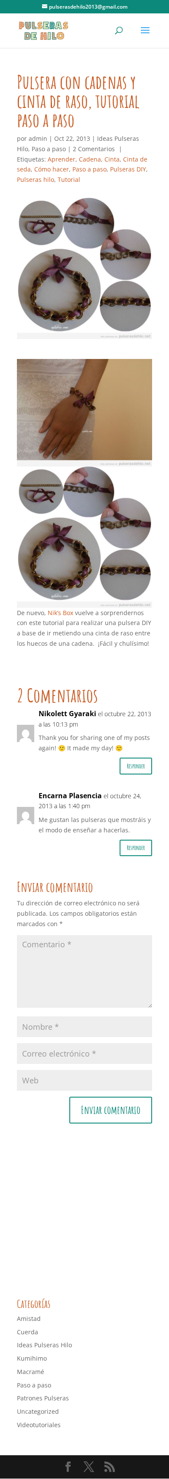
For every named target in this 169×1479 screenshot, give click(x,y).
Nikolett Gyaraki (67, 713)
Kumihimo (32, 1358)
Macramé (30, 1372)
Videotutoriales (39, 1425)
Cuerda (27, 1332)
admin (38, 138)
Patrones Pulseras (43, 1398)
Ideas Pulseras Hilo (44, 1345)
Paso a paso (49, 149)
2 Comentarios (94, 149)
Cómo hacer (51, 169)
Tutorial (69, 179)
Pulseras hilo (35, 179)
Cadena (90, 159)
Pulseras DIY (128, 169)
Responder (136, 766)
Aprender (61, 159)
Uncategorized (38, 1411)
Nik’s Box (60, 613)
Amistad (29, 1318)
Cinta (112, 159)
